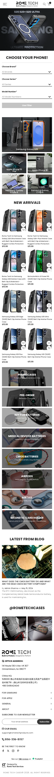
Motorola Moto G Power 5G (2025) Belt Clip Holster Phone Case (40, 279)
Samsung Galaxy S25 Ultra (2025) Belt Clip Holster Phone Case (40, 319)
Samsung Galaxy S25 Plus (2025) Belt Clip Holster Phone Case (14, 357)
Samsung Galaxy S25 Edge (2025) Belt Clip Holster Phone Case (14, 319)
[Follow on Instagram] (13, 750)
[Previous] (3, 562)
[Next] (51, 562)
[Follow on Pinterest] (18, 750)
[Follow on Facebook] (3, 750)
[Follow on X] (8, 750)
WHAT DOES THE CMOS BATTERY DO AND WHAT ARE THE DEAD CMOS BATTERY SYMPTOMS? (26, 582)
